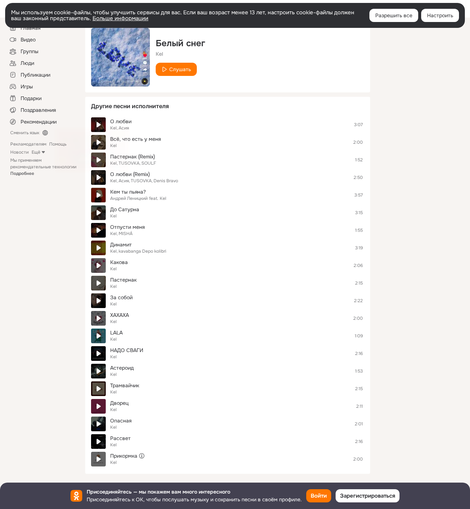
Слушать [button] (180, 69)
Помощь (57, 144)
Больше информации (120, 18)
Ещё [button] (36, 152)
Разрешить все (393, 15)
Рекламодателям (28, 144)
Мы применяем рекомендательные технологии (43, 166)
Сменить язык (24, 133)
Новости (19, 152)
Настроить (440, 15)
